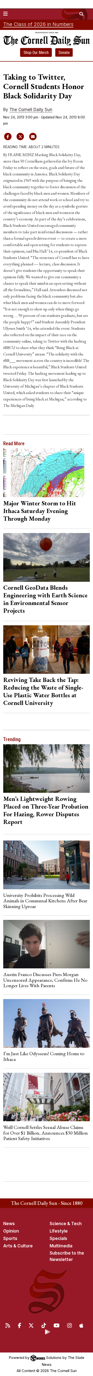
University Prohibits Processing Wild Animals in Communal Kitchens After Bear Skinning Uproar (45, 901)
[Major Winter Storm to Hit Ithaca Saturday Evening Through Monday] (46, 472)
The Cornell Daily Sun (30, 109)
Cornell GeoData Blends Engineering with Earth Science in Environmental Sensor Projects (45, 598)
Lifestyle (59, 1231)
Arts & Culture (18, 1245)
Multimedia (61, 1245)
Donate (64, 52)
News (9, 1223)
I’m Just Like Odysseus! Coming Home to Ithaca (43, 1056)
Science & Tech (66, 1223)
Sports (10, 1238)
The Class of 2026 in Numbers (38, 24)
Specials (58, 1238)
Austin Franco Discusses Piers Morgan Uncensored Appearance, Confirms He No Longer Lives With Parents (45, 980)
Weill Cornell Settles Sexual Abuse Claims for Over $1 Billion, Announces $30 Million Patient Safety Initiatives (45, 1133)
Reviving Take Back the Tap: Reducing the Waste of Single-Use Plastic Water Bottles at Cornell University (43, 691)
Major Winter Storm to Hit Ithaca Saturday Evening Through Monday (39, 510)
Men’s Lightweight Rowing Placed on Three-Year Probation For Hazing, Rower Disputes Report (45, 810)
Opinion (11, 1231)
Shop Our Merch (36, 52)
